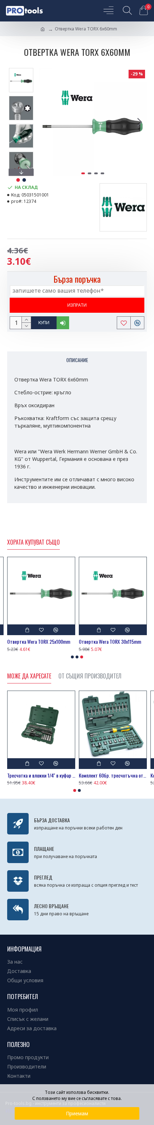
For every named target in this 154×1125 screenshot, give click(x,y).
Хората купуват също (33, 542)
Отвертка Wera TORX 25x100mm (38, 641)
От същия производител (89, 676)
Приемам (77, 1113)
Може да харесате (29, 676)
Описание (77, 360)
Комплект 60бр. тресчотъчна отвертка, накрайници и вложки (113, 775)
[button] (46, 122)
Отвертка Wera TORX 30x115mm (110, 641)
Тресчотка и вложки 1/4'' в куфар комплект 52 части (41, 775)
